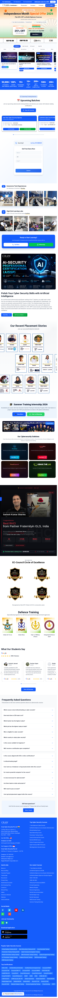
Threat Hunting (46, 984)
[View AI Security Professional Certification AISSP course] (28, 271)
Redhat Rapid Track (6, 981)
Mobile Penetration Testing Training (10, 954)
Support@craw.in (14, 860)
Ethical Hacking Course (35, 830)
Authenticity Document (6, 882)
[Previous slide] (2, 198)
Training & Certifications (11, 5)
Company (32, 5)
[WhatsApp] (2, 914)
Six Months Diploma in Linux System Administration (42, 827)
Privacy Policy (4, 880)
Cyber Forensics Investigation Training (30, 952)
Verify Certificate (5, 899)
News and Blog (4, 870)
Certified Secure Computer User (32, 967)
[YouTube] (16, 910)
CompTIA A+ (15, 973)
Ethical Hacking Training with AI (9, 949)
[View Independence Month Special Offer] (28, 23)
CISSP (25, 976)
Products (41, 5)
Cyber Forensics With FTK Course (37, 844)
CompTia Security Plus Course (37, 837)
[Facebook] (2, 910)
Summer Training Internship (36, 902)
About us (3, 868)
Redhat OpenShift (40, 978)
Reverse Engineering (34, 890)
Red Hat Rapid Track (34, 894)
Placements (24, 5)
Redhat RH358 (50, 978)
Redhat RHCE (26, 981)
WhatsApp (42, 244)
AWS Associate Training (40, 957)
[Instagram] (9, 914)
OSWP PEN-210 (6, 973)
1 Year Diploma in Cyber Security (37, 825)
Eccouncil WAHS (36, 970)
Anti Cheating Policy (6, 885)
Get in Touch (28, 810)
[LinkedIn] (22, 910)
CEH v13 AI (4, 967)
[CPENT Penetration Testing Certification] (45, 40)
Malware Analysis (34, 887)
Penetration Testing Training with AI (10, 952)
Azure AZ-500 (5, 984)
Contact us (3, 887)
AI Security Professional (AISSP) (37, 882)
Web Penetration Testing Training (29, 954)
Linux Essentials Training (43, 949)
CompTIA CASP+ (6, 976)
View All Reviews (28, 689)
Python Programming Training (47, 954)
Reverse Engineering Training (33, 984)
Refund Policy (4, 890)
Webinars (3, 897)
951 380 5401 (10, 854)
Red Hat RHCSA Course (35, 840)
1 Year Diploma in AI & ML (36, 868)
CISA (36, 976)
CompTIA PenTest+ (37, 973)
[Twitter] (9, 910)
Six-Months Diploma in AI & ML (37, 870)
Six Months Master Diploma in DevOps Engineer (41, 875)
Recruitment (4, 877)
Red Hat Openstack (34, 897)
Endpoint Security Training (26, 957)
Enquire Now (50, 423)
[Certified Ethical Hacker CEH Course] (17, 40)
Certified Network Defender (16, 967)
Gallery (2, 892)
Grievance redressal (6, 894)
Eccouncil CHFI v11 (16, 970)
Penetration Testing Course (36, 835)
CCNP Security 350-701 (17, 978)
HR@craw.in (10, 858)
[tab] (17, 46)
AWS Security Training (35, 899)
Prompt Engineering (34, 885)
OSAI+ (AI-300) (33, 880)
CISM (31, 976)
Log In (52, 1)
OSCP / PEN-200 (34, 877)
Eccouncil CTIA (5, 970)
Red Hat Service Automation (36, 892)
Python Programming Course (37, 842)
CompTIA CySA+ (48, 973)
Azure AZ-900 (44, 981)
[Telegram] (6, 922)
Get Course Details (19, 314)
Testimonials (4, 875)
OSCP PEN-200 (45, 970)
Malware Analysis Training (17, 984)
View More (5, 314)
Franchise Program (5, 873)
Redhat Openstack (29, 978)
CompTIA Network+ (17, 976)
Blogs (48, 5)
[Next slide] (54, 198)
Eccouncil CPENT (47, 967)
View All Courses (29, 110)
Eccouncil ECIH (26, 970)
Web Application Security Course (37, 847)
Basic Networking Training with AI (27, 949)
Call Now (16, 244)
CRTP (53, 984)
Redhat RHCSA (17, 981)
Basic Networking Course (36, 832)
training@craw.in (10, 856)
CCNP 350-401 (5, 978)
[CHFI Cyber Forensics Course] (31, 40)
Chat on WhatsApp (37, 414)
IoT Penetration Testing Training (9, 957)
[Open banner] (1, 499)
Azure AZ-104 (35, 981)
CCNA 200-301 (43, 976)
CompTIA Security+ (25, 973)
